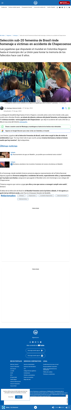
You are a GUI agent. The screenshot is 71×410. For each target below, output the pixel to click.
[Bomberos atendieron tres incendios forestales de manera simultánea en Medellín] (5, 165)
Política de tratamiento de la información (50, 369)
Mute (53, 407)
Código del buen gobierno (30, 370)
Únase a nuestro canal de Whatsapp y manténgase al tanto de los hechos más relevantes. (33, 126)
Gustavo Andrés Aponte (14, 7)
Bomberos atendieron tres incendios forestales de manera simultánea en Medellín (38, 164)
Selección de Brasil (62, 195)
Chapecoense (32, 195)
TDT (25, 368)
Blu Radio (2, 35)
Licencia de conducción (39, 7)
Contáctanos (27, 373)
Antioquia (15, 35)
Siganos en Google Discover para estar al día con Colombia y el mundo (27, 131)
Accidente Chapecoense (46, 195)
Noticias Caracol (14, 364)
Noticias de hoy (23, 199)
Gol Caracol (13, 368)
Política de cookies (47, 372)
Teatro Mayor (13, 379)
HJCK (11, 373)
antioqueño (23, 122)
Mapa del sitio (27, 379)
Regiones (9, 35)
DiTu (11, 375)
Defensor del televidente (30, 366)
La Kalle (12, 370)
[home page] (35, 3)
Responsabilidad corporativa (50, 366)
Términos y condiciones (49, 374)
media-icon (35, 407)
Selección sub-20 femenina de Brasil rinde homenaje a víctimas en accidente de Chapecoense (43, 35)
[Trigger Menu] (2, 2)
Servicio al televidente (29, 364)
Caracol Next (13, 386)
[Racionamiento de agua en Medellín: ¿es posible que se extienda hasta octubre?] (5, 155)
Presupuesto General (27, 7)
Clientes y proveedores (29, 375)
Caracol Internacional (15, 381)
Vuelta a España (51, 7)
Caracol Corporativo (15, 383)
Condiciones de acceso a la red (50, 364)
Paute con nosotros (28, 377)
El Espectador (13, 377)
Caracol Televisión (14, 366)
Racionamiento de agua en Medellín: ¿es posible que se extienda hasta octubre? (37, 154)
